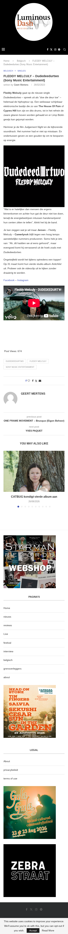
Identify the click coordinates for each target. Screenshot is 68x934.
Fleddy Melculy (38, 361)
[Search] (64, 49)
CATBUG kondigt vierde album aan (34, 496)
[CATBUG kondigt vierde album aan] (34, 471)
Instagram (22, 280)
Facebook (8, 280)
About (6, 761)
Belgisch (21, 61)
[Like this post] (29, 380)
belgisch (8, 660)
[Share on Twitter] (36, 380)
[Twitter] (51, 49)
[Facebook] (47, 49)
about (6, 677)
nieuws (7, 616)
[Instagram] (55, 49)
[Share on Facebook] (32, 380)
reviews (7, 625)
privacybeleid (10, 769)
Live (5, 634)
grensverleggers (12, 668)
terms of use (10, 778)
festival (7, 642)
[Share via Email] (40, 380)
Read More (48, 930)
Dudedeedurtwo (15, 361)
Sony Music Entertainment (20, 367)
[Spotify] (59, 49)
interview (8, 651)
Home (6, 61)
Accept (33, 930)
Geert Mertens (21, 84)
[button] (6, 479)
